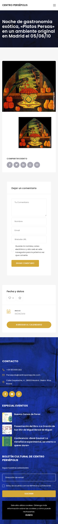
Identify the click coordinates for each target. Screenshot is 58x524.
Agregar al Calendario (29, 324)
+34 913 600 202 (14, 369)
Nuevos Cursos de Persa (27, 414)
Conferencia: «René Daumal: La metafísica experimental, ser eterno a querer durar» (35, 442)
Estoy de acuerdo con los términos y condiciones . (29, 485)
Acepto (29, 514)
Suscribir (29, 493)
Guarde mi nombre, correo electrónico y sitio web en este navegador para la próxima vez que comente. (29, 251)
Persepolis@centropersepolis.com (23, 375)
